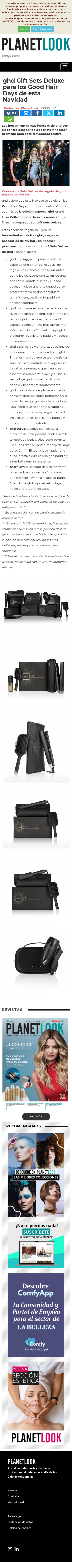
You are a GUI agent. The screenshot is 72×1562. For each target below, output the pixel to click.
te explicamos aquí (47, 217)
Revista (12, 1490)
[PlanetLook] (10, 1549)
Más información (42, 28)
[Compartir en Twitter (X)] (48, 113)
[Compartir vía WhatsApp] (9, 119)
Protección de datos (20, 1522)
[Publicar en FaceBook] (36, 113)
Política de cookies (19, 1528)
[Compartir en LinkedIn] (59, 113)
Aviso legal (14, 1516)
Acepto (24, 28)
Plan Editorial (16, 1502)
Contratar (14, 1496)
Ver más (36, 1116)
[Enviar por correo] (25, 113)
